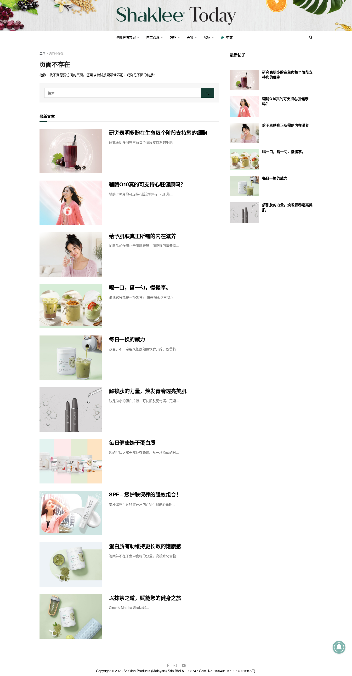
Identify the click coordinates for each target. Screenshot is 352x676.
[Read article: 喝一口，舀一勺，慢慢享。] (71, 306)
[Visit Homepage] (176, 16)
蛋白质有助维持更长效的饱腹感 (145, 546)
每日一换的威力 (127, 339)
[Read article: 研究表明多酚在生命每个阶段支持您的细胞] (71, 151)
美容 (190, 37)
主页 (42, 53)
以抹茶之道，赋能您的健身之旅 (145, 598)
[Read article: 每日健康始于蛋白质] (71, 461)
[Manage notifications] (339, 647)
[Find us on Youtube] (184, 665)
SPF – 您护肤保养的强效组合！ (145, 494)
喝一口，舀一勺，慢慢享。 (140, 287)
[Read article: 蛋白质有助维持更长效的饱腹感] (71, 564)
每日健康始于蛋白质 (132, 442)
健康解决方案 (126, 37)
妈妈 (173, 37)
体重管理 (152, 37)
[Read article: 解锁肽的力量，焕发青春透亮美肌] (71, 409)
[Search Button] (310, 37)
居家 (207, 37)
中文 (229, 37)
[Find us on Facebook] (168, 665)
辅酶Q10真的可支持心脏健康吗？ (147, 184)
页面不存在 (56, 53)
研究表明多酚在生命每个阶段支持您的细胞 (158, 132)
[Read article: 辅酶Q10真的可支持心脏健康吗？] (71, 203)
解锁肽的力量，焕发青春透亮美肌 (147, 391)
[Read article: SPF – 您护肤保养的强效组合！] (71, 513)
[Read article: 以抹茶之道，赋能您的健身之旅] (71, 616)
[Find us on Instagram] (175, 665)
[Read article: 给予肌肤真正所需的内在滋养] (71, 254)
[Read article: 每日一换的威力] (71, 357)
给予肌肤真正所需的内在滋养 (142, 236)
